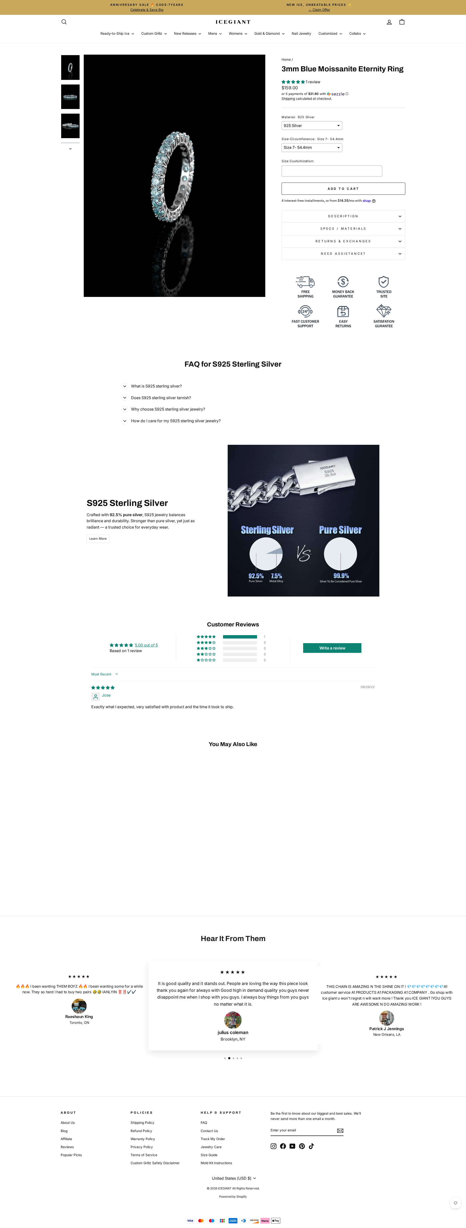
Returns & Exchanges (343, 241)
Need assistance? (343, 253)
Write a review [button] (332, 648)
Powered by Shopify (233, 1196)
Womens (236, 33)
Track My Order (213, 1139)
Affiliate (66, 1139)
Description (343, 216)
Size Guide (209, 1155)
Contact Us (209, 1131)
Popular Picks (71, 1155)
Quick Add (102, 863)
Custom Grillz (152, 33)
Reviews (67, 1147)
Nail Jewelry (301, 33)
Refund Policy (141, 1131)
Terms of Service (144, 1155)
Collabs (355, 33)
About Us (68, 1123)
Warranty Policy (143, 1139)
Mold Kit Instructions (216, 1163)
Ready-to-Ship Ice (115, 33)
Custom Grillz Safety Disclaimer (155, 1163)
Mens (213, 33)
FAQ (204, 1123)
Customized (328, 33)
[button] (294, 81)
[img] (103, 687)
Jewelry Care (211, 1147)
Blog (64, 1131)
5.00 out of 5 (146, 645)
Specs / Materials (343, 228)
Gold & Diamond (267, 33)
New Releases (185, 33)
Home (286, 59)
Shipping (288, 99)
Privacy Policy (142, 1147)
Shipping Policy (142, 1123)
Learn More (98, 538)
